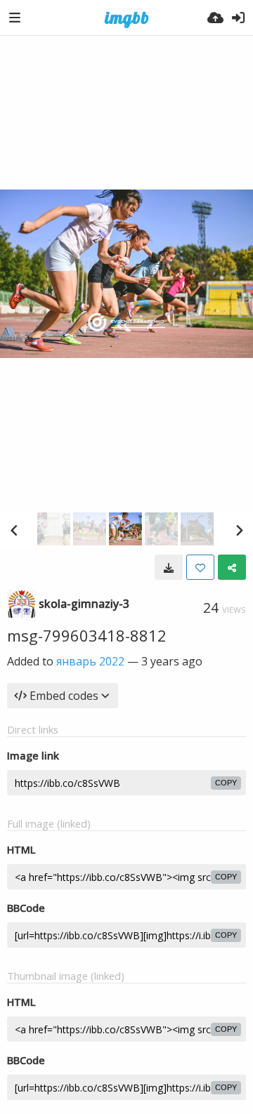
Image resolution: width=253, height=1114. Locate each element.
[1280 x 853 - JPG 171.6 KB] (169, 567)
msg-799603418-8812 (87, 635)
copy (226, 782)
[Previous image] (14, 530)
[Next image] (239, 530)
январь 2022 (90, 661)
